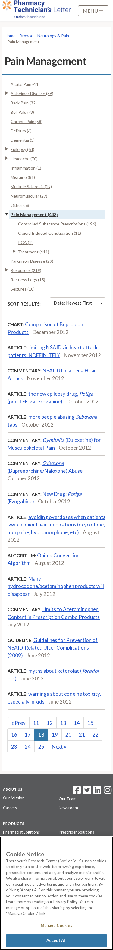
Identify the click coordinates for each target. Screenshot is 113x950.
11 (36, 723)
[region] (56, 893)
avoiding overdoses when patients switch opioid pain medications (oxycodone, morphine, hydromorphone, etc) (56, 524)
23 (14, 746)
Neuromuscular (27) (29, 195)
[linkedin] (97, 791)
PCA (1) (25, 242)
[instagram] (107, 791)
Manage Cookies (57, 925)
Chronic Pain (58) (26, 121)
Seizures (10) (23, 288)
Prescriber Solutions (76, 832)
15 (90, 723)
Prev (18, 723)
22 (96, 734)
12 (50, 723)
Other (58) (20, 205)
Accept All (56, 940)
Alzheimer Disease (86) (32, 93)
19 (55, 734)
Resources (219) (26, 270)
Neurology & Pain (53, 35)
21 (82, 734)
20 (68, 734)
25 (41, 746)
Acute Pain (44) (25, 84)
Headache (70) (24, 158)
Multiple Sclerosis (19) (31, 186)
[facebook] (77, 791)
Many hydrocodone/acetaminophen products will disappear (56, 586)
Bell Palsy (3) (22, 112)
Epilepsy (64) (22, 149)
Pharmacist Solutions (21, 832)
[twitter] (86, 791)
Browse (26, 35)
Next (59, 746)
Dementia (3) (23, 140)
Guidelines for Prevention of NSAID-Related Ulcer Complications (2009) (53, 648)
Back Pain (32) (24, 102)
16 (14, 734)
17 (28, 734)
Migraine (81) (23, 177)
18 (41, 734)
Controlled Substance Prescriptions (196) (57, 223)
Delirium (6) (21, 130)
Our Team (68, 798)
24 (28, 746)
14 (77, 723)
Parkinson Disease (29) (32, 261)
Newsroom (68, 807)
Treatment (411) (33, 251)
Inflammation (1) (26, 167)
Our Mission (13, 797)
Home (10, 35)
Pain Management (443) (34, 214)
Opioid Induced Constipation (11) (49, 233)
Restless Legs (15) (28, 279)
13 (63, 723)
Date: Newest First (73, 303)
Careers (10, 807)
